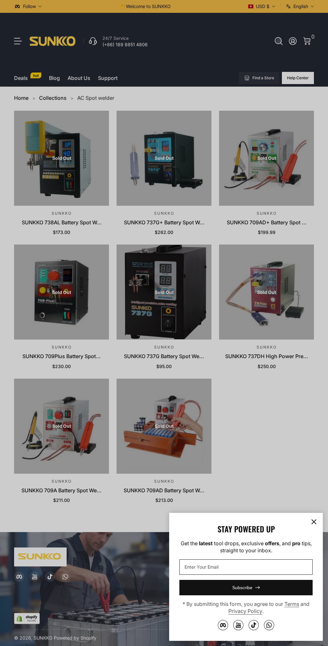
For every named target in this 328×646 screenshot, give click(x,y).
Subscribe (242, 587)
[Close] (314, 522)
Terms (291, 604)
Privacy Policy (245, 611)
